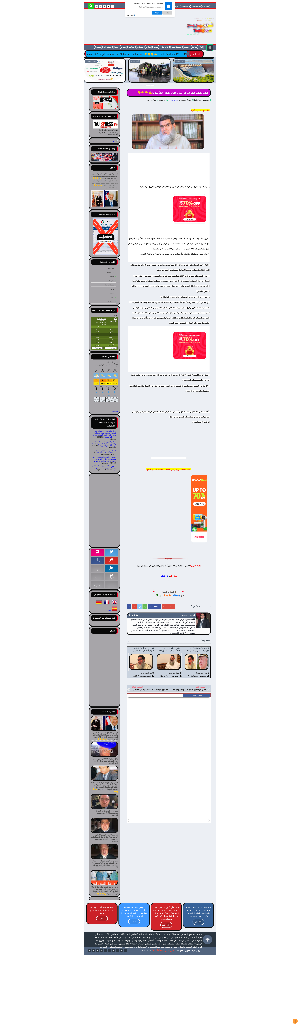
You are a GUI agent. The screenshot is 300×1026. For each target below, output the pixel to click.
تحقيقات (140, 47)
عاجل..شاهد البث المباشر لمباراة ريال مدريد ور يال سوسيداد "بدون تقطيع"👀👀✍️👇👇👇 (194, 79)
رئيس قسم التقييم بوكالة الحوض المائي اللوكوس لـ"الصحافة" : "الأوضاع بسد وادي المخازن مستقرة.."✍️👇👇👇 (149, 79)
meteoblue (115, 411)
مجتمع (186, 47)
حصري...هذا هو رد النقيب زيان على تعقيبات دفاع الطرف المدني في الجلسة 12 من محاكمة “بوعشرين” (104, 459)
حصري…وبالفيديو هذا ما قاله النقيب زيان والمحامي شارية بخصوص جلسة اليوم (103, 468)
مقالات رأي (107, 47)
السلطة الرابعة (176, 47)
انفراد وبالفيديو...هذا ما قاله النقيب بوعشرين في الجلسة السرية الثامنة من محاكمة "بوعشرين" (104, 444)
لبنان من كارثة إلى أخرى (200, 110)
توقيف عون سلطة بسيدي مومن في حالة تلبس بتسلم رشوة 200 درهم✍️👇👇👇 (168, 54)
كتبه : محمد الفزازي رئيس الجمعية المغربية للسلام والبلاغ (168, 469)
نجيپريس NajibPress (164, 950)
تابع (195, 922)
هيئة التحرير (184, 6)
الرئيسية (162, 100)
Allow (157, 12)
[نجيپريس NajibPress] (198, 35)
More (109, 610)
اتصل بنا (206, 6)
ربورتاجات (131, 47)
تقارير (112, 289)
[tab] (196, 695)
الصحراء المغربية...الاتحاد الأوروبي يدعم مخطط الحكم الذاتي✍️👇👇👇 (86, 54)
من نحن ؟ (175, 6)
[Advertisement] (128, 27)
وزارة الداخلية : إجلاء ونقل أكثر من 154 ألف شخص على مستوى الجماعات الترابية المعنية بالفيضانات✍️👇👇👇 (104, 79)
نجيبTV (98, 47)
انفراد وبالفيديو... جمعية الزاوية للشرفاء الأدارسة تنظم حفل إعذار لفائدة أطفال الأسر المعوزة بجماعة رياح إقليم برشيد (104, 434)
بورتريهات (111, 276)
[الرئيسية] (209, 47)
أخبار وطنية (110, 272)
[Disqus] (169, 727)
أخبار (201, 47)
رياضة (116, 47)
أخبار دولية (111, 268)
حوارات (156, 47)
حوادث (148, 47)
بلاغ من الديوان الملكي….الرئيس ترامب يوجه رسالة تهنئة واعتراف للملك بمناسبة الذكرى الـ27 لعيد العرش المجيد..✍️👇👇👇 (104, 176)
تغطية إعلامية (109, 285)
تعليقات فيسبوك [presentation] (196, 695)
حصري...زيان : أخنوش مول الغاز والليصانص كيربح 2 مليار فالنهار (105, 451)
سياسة (194, 47)
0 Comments (174, 100)
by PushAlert (130, 15)
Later (167, 12)
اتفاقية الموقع (196, 6)
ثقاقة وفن (165, 47)
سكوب (123, 47)
